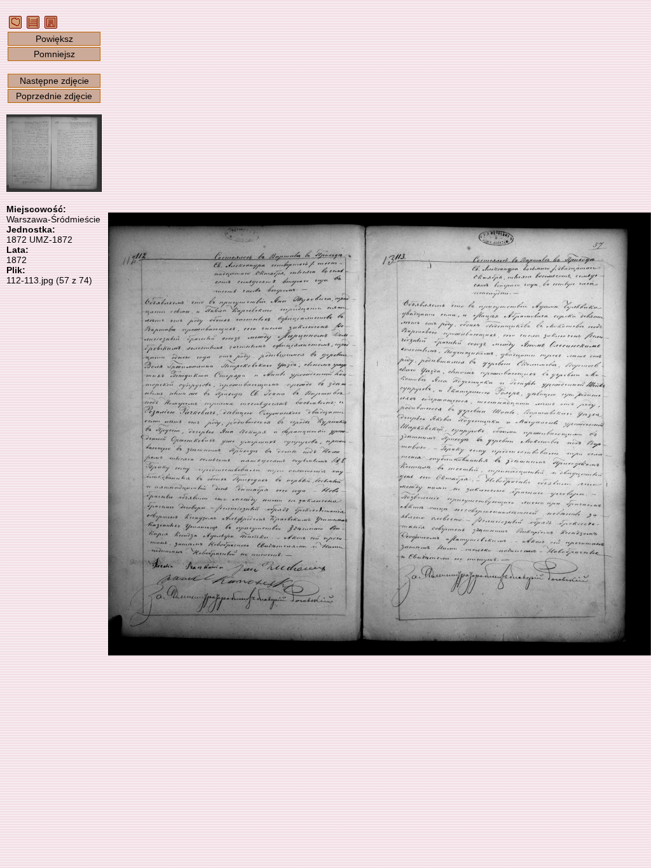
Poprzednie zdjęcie (54, 96)
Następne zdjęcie (54, 81)
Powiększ (54, 39)
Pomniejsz (54, 54)
